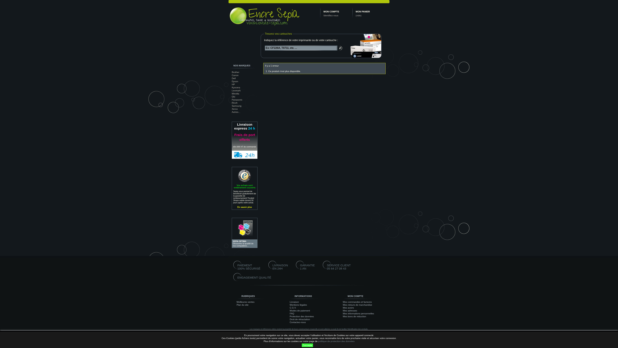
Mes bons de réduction (354, 316)
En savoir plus (244, 207)
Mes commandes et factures (357, 302)
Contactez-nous (298, 322)
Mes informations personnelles (358, 313)
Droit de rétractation (300, 319)
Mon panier (363, 11)
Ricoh (235, 103)
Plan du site (242, 305)
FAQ (292, 313)
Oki (233, 96)
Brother (235, 72)
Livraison (294, 302)
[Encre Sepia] (265, 17)
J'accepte (307, 345)
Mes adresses (350, 310)
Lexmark (236, 90)
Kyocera (236, 87)
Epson (235, 81)
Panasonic (237, 99)
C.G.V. (293, 307)
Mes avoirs (348, 308)
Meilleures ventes (245, 302)
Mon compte (331, 11)
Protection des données (302, 316)
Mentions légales (298, 305)
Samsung (236, 106)
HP (233, 84)
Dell (234, 78)
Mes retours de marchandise (357, 305)
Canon (235, 75)
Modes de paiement (300, 310)
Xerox (235, 109)
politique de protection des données (336, 341)
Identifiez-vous (330, 15)
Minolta (235, 93)
